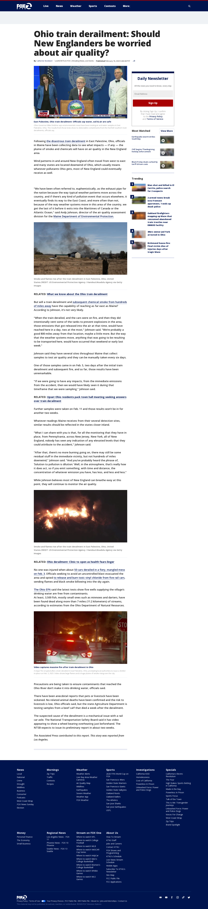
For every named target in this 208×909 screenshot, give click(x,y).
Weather (81, 769)
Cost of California (144, 780)
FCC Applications (114, 881)
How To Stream (113, 836)
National (21, 777)
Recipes (50, 784)
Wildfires (21, 787)
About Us (112, 832)
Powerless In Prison (145, 784)
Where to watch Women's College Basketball (88, 866)
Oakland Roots (113, 793)
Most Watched (141, 130)
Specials (171, 769)
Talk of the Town (174, 799)
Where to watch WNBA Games (87, 872)
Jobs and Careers (114, 843)
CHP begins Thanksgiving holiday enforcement (143, 150)
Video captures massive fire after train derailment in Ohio (63, 667)
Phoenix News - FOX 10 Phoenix (57, 844)
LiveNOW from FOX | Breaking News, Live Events (74, 61)
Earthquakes (82, 790)
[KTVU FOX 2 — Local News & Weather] (26, 6)
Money (21, 832)
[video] (167, 140)
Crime (19, 780)
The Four (170, 779)
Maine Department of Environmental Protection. (83, 216)
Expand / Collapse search (189, 6)
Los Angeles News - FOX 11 (58, 838)
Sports (110, 769)
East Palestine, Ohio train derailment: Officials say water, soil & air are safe (72, 121)
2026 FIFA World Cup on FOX (117, 775)
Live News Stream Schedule (114, 861)
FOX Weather (82, 800)
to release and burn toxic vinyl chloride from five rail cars (89, 577)
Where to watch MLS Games (86, 878)
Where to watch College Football (87, 841)
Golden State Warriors (116, 783)
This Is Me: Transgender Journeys (177, 804)
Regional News (56, 832)
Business (21, 790)
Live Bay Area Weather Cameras (86, 778)
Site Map (110, 875)
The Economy (23, 840)
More (126, 6)
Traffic (50, 777)
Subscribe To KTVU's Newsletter (115, 870)
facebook (172, 897)
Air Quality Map (83, 783)
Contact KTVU (112, 847)
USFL (108, 810)
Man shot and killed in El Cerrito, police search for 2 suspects (161, 188)
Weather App (82, 796)
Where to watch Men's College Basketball (86, 860)
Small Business (24, 843)
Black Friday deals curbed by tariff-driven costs (145, 163)
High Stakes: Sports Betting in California (178, 784)
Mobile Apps (112, 865)
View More (167, 130)
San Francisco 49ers (115, 779)
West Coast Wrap (25, 801)
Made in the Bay (173, 789)
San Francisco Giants (115, 786)
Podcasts (21, 797)
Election (20, 807)
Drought (20, 784)
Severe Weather (83, 793)
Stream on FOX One (88, 832)
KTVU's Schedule (114, 856)
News (20, 769)
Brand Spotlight (173, 824)
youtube (166, 897)
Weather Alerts (83, 773)
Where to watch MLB (86, 846)
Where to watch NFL (85, 836)
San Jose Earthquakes (116, 807)
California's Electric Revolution (174, 775)
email (160, 897)
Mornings (53, 769)
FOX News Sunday (25, 804)
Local (19, 773)
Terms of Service (155, 119)
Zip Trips (51, 773)
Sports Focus (172, 795)
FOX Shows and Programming (113, 851)
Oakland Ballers (113, 796)
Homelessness (143, 777)
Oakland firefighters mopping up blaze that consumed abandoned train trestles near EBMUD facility (160, 219)
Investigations (145, 769)
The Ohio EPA (42, 589)
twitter (189, 897)
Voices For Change (174, 814)
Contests (51, 780)
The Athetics (112, 800)
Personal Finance (25, 836)
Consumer (21, 794)
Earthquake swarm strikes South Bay (143, 137)
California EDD (143, 773)
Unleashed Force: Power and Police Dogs (147, 788)
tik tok (183, 897)
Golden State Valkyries (116, 790)
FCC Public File (113, 878)
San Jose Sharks (113, 803)
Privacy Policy (156, 116)
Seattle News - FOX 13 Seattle (57, 850)
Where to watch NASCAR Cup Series (87, 850)
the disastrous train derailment (65, 141)
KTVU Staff (111, 840)
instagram (177, 897)
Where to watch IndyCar (87, 855)
